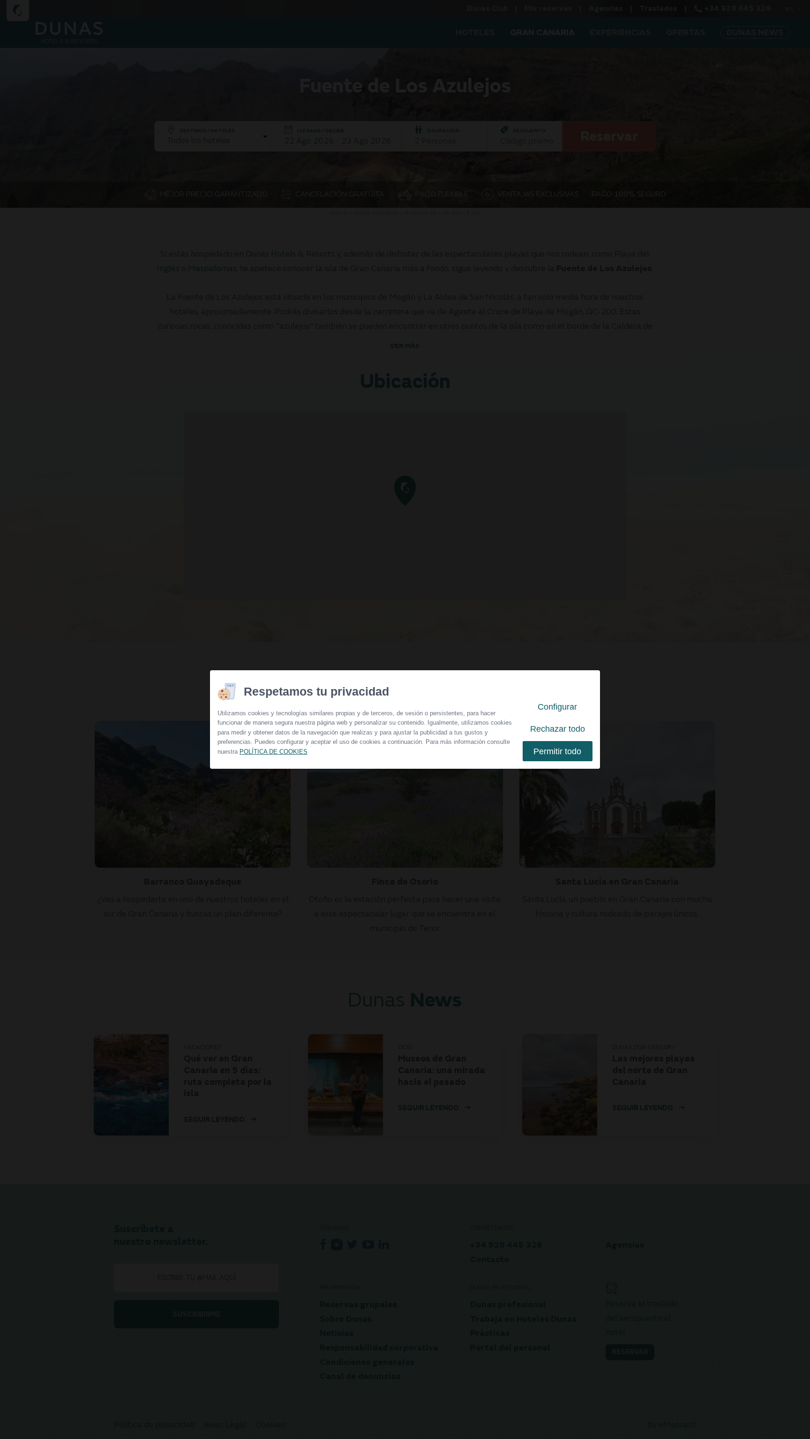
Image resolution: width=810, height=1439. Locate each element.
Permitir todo (557, 751)
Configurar (557, 707)
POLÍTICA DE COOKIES (274, 751)
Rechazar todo (557, 729)
